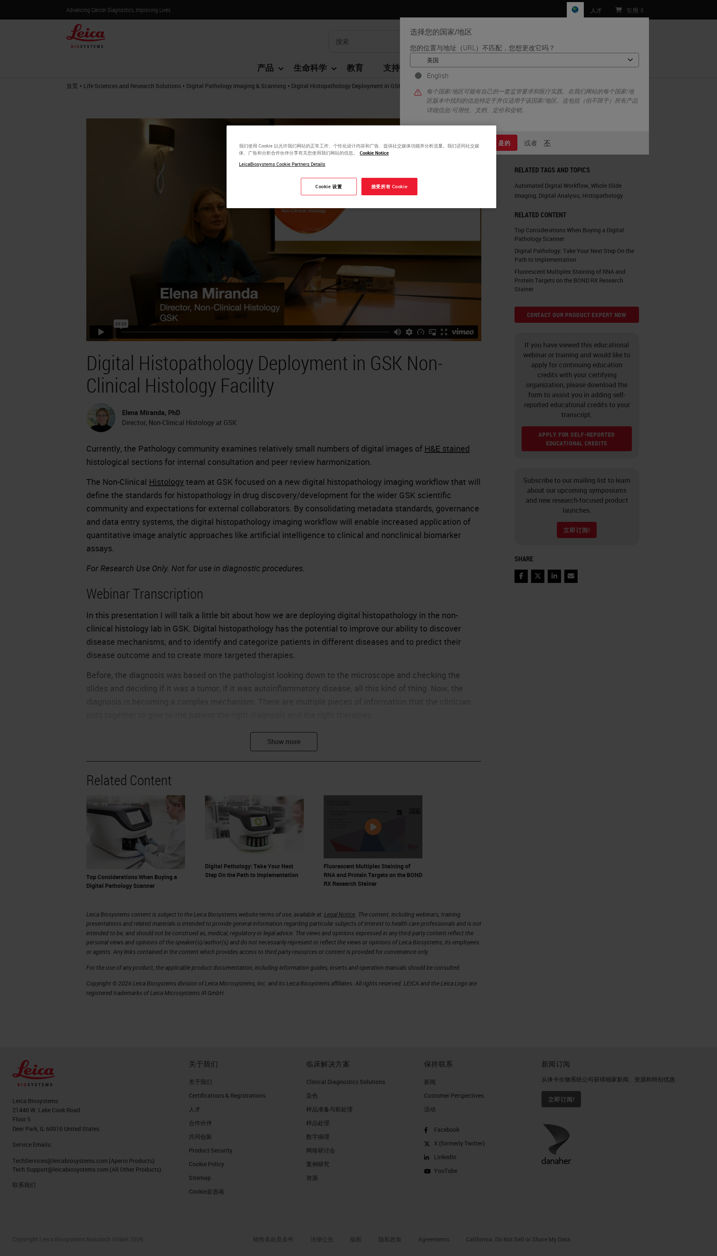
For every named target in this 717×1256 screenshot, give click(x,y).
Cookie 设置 (328, 186)
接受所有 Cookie (389, 186)
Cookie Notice (374, 153)
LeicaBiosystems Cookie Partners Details (282, 164)
